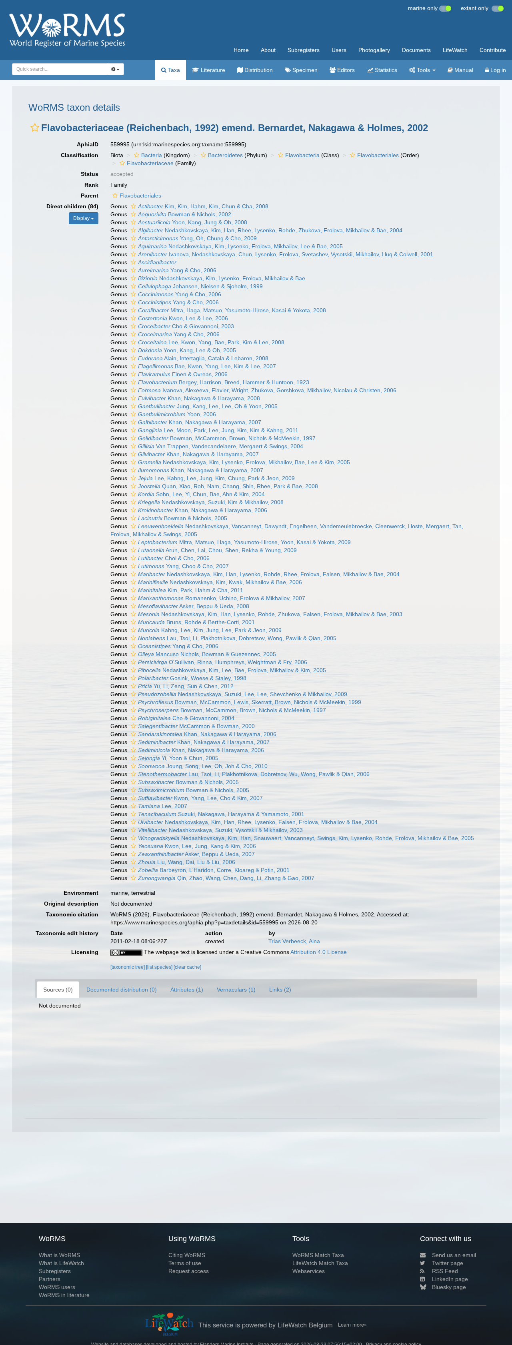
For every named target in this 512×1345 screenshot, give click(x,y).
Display (82, 218)
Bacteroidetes (225, 155)
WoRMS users (57, 1287)
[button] (34, 127)
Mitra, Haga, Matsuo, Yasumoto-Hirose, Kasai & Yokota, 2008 (232, 310)
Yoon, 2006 (177, 414)
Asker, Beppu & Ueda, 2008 (193, 606)
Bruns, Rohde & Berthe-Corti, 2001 (196, 622)
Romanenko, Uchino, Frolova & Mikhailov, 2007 (221, 598)
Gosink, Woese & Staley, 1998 (192, 678)
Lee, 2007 (162, 806)
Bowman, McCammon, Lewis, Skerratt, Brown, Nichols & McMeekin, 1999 (249, 702)
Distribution (258, 70)
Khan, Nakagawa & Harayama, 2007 (199, 422)
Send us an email (454, 1255)
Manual (463, 70)
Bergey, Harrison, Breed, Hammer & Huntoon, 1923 (223, 382)
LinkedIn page (450, 1279)
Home (241, 50)
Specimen (304, 70)
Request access (188, 1271)
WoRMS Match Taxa (318, 1255)
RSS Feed (445, 1271)
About (268, 50)
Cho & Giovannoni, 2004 (186, 718)
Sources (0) (58, 989)
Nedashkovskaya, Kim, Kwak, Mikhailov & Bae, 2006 (220, 582)
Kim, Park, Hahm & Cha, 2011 (190, 590)
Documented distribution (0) (121, 989)
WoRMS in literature (64, 1295)
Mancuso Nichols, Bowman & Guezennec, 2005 (207, 654)
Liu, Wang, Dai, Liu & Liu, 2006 (186, 862)
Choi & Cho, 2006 (174, 558)
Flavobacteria (302, 155)
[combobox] (59, 69)
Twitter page (447, 1263)
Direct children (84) (72, 206)
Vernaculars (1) (236, 989)
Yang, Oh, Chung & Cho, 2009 (197, 238)
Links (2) (280, 989)
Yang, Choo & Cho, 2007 (183, 566)
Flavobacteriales (378, 155)
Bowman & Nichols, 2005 (182, 518)
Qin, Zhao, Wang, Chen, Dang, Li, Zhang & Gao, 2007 (226, 878)
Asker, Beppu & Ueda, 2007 (196, 854)
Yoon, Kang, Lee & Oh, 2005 (187, 350)
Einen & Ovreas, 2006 (183, 374)
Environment (81, 893)
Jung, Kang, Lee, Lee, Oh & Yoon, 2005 (208, 406)
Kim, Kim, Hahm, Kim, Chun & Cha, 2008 (203, 206)
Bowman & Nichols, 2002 (184, 214)
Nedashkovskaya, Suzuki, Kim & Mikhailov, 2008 (211, 502)
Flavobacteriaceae (150, 163)
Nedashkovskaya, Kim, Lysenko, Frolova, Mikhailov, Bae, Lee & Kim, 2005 (244, 462)
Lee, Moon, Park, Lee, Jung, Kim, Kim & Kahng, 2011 (218, 430)
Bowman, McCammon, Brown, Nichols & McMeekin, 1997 (227, 438)
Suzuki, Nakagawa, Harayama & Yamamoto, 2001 (221, 814)
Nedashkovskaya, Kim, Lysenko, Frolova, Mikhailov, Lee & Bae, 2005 (240, 246)
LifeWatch (455, 50)
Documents (416, 50)
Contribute (493, 50)
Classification (79, 155)
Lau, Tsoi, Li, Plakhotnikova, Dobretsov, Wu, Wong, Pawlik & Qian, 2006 (254, 774)
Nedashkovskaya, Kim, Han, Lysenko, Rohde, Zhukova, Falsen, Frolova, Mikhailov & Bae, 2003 (270, 614)
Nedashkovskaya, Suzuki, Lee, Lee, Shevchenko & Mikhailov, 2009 (242, 694)
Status (89, 174)
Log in (497, 70)
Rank (91, 185)
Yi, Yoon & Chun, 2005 (178, 758)
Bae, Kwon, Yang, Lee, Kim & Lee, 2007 (207, 366)
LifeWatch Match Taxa (320, 1263)
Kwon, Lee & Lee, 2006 (183, 318)
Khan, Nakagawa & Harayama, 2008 (199, 398)
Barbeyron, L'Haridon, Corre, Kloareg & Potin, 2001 (214, 870)
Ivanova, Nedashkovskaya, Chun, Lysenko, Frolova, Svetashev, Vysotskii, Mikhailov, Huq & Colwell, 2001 (285, 254)
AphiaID (87, 144)
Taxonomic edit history (67, 933)
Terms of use (184, 1263)
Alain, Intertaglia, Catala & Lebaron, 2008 (203, 358)
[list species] (160, 967)
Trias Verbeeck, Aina (294, 941)
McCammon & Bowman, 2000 (196, 726)
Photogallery (374, 50)
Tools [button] (423, 70)
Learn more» (352, 1324)
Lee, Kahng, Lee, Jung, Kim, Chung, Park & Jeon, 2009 (216, 478)
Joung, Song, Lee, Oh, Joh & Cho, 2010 (203, 766)
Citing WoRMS (186, 1255)
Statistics (385, 70)
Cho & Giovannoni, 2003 (186, 326)
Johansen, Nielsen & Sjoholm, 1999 (200, 286)
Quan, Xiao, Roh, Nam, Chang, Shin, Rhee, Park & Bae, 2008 (228, 486)
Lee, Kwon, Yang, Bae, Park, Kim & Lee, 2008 (211, 342)
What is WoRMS (59, 1255)
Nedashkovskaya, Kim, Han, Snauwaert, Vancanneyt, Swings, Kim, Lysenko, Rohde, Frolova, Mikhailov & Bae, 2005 (306, 838)
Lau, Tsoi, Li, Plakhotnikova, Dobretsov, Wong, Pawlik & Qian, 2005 (237, 638)
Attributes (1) (186, 989)
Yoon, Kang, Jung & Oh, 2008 (192, 222)
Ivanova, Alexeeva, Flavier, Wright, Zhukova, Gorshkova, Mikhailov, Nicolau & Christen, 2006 (267, 390)
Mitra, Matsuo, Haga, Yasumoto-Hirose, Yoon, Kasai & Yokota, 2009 (244, 542)
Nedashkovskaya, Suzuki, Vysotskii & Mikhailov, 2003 (220, 830)
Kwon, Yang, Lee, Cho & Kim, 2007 (200, 798)
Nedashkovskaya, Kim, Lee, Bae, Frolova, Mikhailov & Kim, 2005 (232, 670)
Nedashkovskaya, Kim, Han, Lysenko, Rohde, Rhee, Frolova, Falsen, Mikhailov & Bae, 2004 (269, 574)
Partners (49, 1279)
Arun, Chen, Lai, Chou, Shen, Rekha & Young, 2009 (217, 550)
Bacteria (151, 155)
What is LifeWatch (61, 1263)
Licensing (84, 952)
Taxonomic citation (72, 914)
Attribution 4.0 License (318, 952)
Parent (89, 195)
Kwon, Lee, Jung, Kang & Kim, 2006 (197, 846)
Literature (212, 70)
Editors (345, 70)
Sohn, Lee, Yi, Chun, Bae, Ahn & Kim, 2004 (201, 494)
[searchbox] (57, 69)
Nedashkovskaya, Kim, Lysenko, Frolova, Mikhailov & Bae (221, 278)
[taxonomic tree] (128, 967)
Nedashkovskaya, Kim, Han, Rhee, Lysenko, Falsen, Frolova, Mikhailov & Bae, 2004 (258, 822)
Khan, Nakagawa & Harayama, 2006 (202, 510)
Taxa (173, 70)
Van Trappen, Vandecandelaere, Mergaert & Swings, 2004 (220, 446)
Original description (71, 903)
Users (339, 50)
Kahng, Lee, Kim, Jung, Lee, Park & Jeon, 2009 (210, 630)
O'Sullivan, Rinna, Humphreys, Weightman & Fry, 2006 (222, 662)
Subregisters (304, 50)
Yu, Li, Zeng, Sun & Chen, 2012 (186, 686)
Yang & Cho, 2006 (177, 270)
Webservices (308, 1271)
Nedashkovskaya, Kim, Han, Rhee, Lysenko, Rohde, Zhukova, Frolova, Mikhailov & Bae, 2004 (270, 230)
